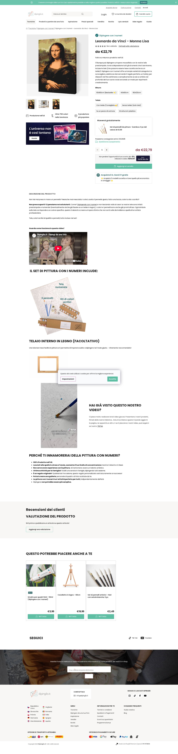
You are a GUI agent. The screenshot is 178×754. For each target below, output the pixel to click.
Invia (89, 676)
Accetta (112, 379)
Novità (73, 723)
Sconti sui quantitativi (105, 719)
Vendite (73, 719)
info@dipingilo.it (82, 696)
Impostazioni (68, 379)
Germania (34, 718)
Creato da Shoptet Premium (127, 744)
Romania (49, 711)
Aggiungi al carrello (125, 166)
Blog (125, 713)
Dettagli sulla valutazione (129, 46)
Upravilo (143, 744)
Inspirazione (75, 716)
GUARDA (144, 2)
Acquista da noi (111, 8)
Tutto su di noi (126, 8)
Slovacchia (34, 711)
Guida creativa (129, 710)
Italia (47, 715)
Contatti (138, 8)
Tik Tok (134, 638)
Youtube (148, 638)
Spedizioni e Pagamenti (105, 713)
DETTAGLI (42, 616)
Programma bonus (104, 723)
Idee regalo (75, 726)
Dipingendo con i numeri (87, 204)
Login (104, 14)
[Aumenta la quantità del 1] (106, 150)
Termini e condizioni (104, 710)
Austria (48, 721)
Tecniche (74, 710)
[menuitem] (31, 21)
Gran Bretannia (35, 721)
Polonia (33, 715)
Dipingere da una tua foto (80, 713)
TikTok (100, 426)
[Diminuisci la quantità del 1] (97, 150)
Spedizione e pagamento (109, 141)
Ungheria (49, 707)
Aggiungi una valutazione (39, 529)
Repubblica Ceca (34, 707)
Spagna (48, 718)
